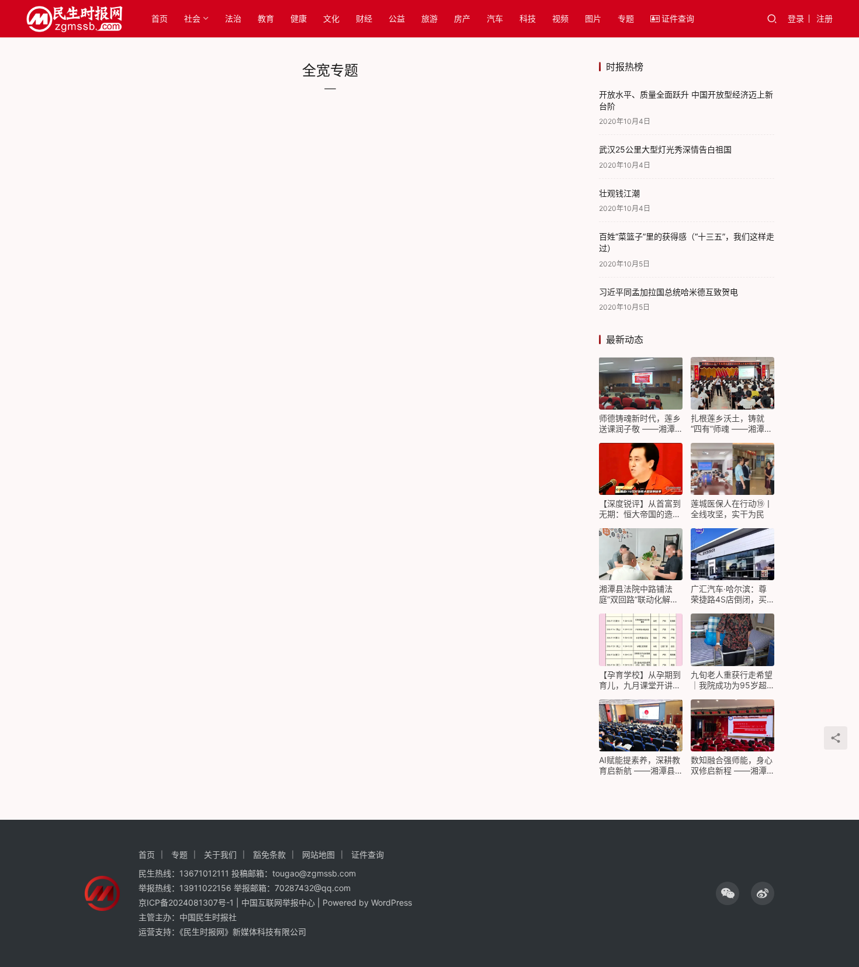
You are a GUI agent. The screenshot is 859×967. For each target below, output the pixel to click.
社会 (192, 18)
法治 (233, 18)
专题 (626, 18)
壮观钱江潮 (619, 193)
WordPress (391, 902)
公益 (397, 18)
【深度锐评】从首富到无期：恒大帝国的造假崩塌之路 (640, 508)
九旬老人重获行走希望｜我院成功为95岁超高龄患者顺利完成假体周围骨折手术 (732, 680)
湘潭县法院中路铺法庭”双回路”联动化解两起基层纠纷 (638, 594)
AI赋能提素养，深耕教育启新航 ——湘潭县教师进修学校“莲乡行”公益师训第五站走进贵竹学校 (640, 765)
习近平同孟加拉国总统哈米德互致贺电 (668, 292)
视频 (560, 18)
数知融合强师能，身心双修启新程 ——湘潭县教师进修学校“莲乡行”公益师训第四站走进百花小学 (732, 765)
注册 (824, 18)
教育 (266, 18)
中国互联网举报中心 (278, 902)
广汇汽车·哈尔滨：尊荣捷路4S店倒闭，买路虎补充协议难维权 (729, 594)
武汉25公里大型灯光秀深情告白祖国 (665, 149)
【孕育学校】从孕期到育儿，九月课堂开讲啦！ (640, 680)
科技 (527, 18)
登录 (796, 18)
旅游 (429, 18)
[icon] (727, 893)
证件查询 (677, 18)
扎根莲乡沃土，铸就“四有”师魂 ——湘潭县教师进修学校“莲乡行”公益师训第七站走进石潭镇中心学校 (732, 423)
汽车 (495, 18)
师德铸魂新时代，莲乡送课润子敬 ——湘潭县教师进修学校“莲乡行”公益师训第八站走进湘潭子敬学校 (640, 423)
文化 (331, 18)
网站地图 (318, 854)
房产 (462, 18)
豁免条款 (269, 854)
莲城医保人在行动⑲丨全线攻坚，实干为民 (732, 508)
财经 (364, 18)
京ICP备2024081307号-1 (186, 902)
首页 (159, 18)
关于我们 (220, 854)
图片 (593, 18)
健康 (298, 18)
